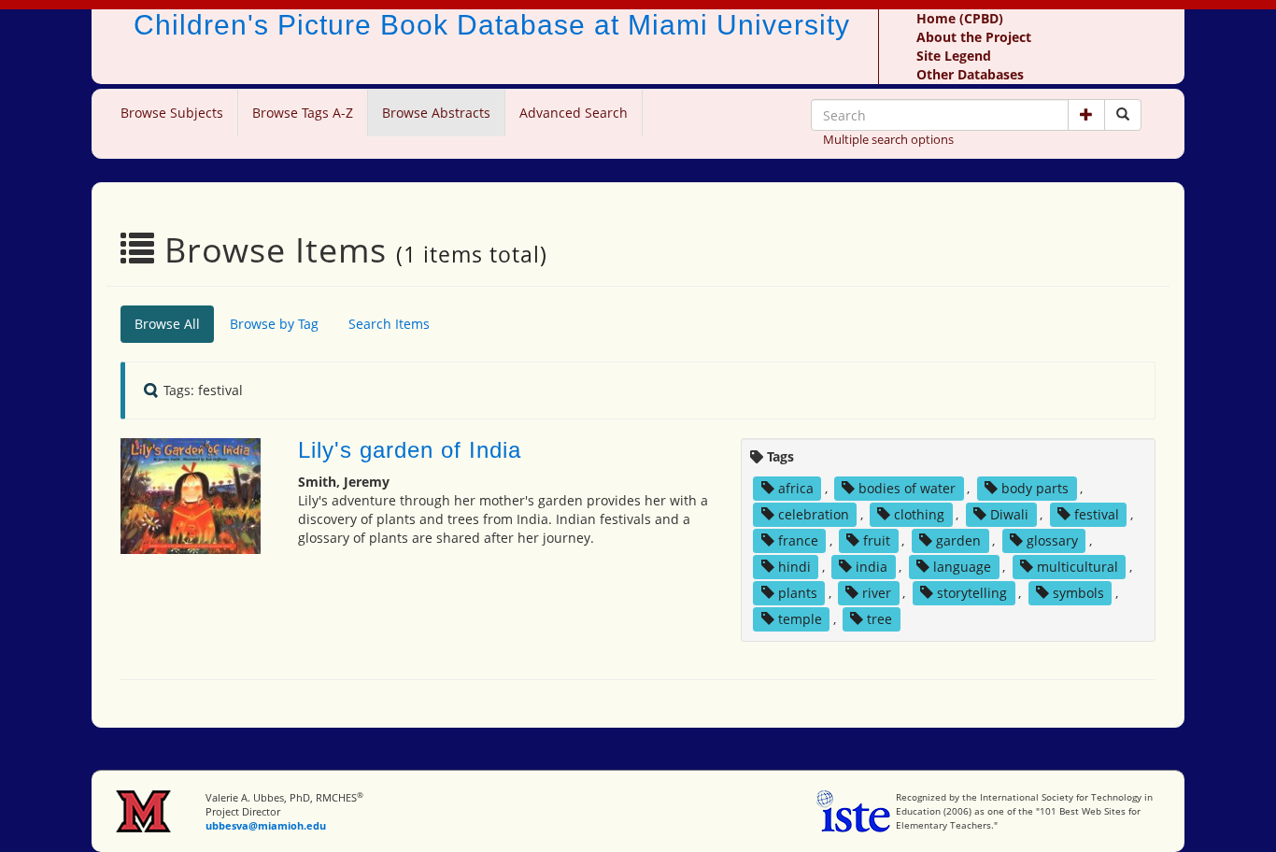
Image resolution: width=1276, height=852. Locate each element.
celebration (813, 514)
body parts (1035, 488)
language (962, 566)
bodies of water (907, 488)
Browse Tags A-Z (302, 112)
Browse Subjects (172, 112)
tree (879, 619)
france (798, 540)
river (876, 593)
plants (797, 593)
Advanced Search (573, 112)
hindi (794, 566)
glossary (1052, 540)
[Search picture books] (1122, 115)
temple (800, 619)
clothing (919, 514)
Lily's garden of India (409, 449)
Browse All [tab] (167, 324)
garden (958, 540)
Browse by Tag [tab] (274, 324)
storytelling (972, 593)
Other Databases (970, 74)
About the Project (973, 37)
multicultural (1077, 566)
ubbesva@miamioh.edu (266, 825)
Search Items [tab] (389, 324)
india (871, 566)
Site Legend (953, 55)
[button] (1086, 115)
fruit (876, 540)
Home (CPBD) (959, 18)
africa (796, 488)
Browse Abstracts (436, 112)
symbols (1078, 593)
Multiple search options (888, 139)
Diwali (1009, 514)
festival (1096, 514)
